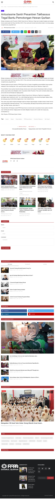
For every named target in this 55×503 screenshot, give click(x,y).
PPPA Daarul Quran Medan (24, 213)
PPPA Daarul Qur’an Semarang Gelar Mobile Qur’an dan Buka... (27, 187)
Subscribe (50, 478)
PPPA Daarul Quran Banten (43, 189)
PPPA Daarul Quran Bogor (6, 425)
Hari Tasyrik (47, 119)
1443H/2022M (32, 441)
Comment (3, 237)
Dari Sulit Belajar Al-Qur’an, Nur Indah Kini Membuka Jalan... (24, 356)
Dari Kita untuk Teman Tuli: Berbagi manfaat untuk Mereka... (31, 470)
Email (2, 231)
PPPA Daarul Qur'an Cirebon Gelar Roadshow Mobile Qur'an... (8, 210)
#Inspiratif (39, 441)
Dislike (11, 144)
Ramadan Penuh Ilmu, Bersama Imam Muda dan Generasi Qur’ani (31, 478)
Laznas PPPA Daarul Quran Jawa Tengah (25, 192)
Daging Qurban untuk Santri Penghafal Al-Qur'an (40, 129)
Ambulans (12, 444)
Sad (40, 144)
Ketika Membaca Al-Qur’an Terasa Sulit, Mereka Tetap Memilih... (24, 363)
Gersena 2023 (5, 444)
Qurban (7, 119)
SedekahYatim (26, 444)
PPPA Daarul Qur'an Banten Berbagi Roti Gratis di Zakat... (45, 186)
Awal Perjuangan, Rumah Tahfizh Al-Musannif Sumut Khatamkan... (26, 210)
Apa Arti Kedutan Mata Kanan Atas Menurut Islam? (21, 275)
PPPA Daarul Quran (28, 119)
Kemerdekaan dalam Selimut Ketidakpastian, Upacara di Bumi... (25, 377)
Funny (26, 144)
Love (19, 144)
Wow (47, 144)
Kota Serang (18, 444)
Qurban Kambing (5, 441)
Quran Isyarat (14, 441)
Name (2, 224)
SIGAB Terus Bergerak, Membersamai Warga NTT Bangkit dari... (25, 370)
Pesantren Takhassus (38, 119)
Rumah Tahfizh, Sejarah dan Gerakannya (31, 486)
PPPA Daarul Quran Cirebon (9, 27)
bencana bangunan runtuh (46, 438)
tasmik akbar (18, 438)
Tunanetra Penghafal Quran (8, 438)
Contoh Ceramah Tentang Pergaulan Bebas (20, 296)
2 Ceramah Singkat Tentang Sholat (18, 282)
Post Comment (5, 248)
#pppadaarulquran (23, 441)
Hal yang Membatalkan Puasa (19, 129)
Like (4, 144)
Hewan (12, 119)
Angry (33, 144)
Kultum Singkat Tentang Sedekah (17, 289)
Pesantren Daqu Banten (28, 438)
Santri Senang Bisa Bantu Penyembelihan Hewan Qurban (9, 186)
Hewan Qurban (19, 119)
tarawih (45, 441)
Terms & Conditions (48, 495)
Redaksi (2, 189)
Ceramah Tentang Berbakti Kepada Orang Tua (20, 268)
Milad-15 (37, 438)
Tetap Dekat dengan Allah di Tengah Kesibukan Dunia (18, 423)
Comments (5, 221)
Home (2, 6)
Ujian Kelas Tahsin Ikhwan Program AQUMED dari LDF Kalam (45, 210)
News (5, 6)
